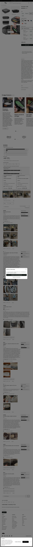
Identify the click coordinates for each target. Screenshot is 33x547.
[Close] (26, 269)
